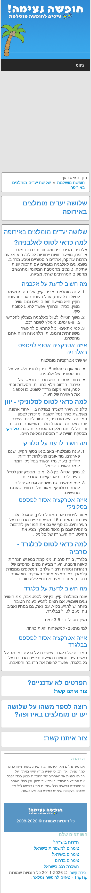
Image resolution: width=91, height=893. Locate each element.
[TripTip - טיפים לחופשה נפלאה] (45, 10)
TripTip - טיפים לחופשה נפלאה (60, 877)
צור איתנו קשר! (70, 690)
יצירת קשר (78, 872)
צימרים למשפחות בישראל (56, 848)
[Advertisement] (45, 121)
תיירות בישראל (66, 842)
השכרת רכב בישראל (61, 866)
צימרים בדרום (67, 860)
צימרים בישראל (65, 854)
